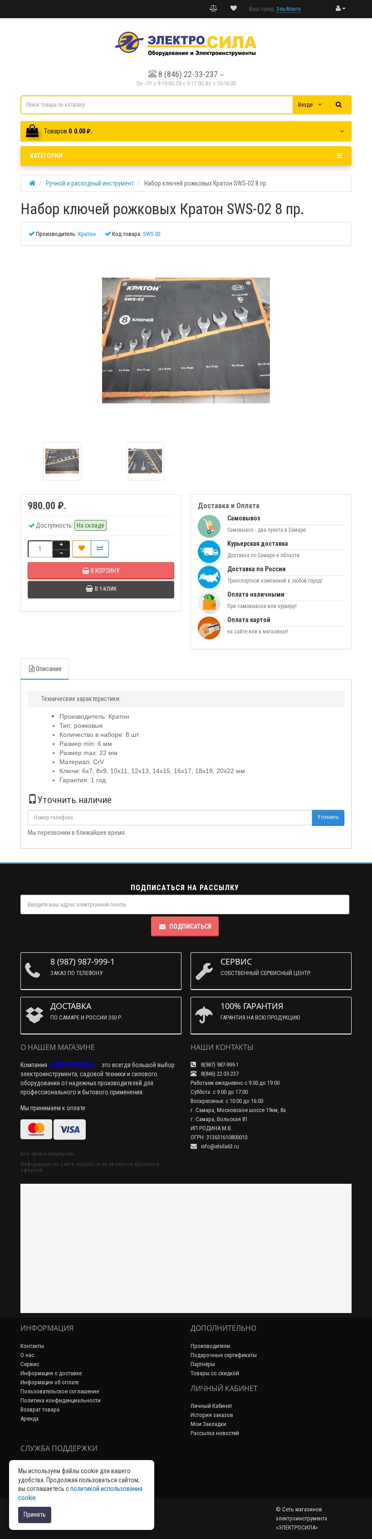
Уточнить (328, 817)
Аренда (29, 1418)
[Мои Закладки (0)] (234, 8)
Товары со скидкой (215, 1373)
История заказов (212, 1415)
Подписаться (190, 926)
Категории (46, 155)
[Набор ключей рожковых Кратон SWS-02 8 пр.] (186, 340)
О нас (27, 1355)
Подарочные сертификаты (224, 1355)
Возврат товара (39, 1409)
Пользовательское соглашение (59, 1391)
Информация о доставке (51, 1373)
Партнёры (203, 1364)
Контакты (32, 1346)
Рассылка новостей (215, 1433)
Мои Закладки (208, 1424)
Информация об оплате (49, 1382)
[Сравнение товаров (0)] (214, 8)
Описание (49, 668)
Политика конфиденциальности (60, 1400)
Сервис (29, 1364)
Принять (35, 1514)
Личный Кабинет (211, 1405)
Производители (210, 1346)
